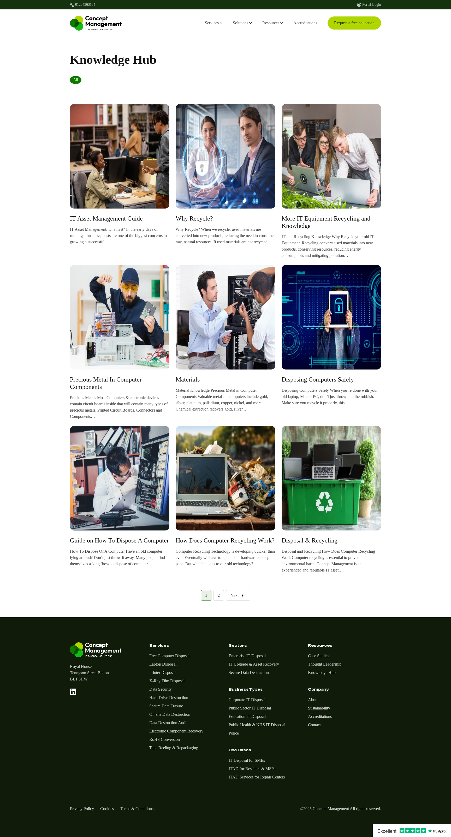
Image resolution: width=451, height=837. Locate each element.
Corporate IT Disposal (247, 699)
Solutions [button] (240, 23)
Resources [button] (270, 23)
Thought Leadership (324, 664)
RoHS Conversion (164, 739)
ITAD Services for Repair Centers (257, 777)
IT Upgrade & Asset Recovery (254, 664)
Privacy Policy (82, 808)
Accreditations (305, 23)
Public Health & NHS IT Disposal (257, 725)
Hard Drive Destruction (168, 697)
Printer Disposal (162, 672)
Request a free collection (354, 23)
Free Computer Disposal (169, 656)
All (75, 80)
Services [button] (212, 23)
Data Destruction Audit (168, 722)
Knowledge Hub (322, 672)
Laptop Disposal (162, 664)
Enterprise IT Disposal (247, 656)
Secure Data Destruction (249, 672)
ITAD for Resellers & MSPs (252, 768)
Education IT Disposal (247, 716)
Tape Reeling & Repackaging (173, 748)
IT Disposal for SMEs (247, 760)
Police (234, 733)
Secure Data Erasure (166, 706)
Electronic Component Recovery (176, 731)
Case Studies (318, 656)
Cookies (107, 808)
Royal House (81, 666)
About (313, 699)
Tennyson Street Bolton (89, 673)
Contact (314, 725)
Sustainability (319, 708)
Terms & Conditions (136, 808)
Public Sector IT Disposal (250, 708)
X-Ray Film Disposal (167, 681)
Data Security (160, 689)
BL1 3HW (79, 679)
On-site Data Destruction (169, 714)
